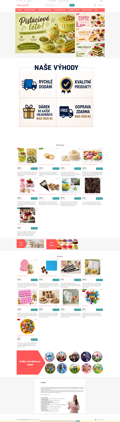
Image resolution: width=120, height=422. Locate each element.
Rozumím (77, 421)
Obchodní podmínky (52, 1)
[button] (19, 33)
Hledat (72, 5)
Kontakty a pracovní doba (64, 1)
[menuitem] (19, 10)
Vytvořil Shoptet (100, 419)
